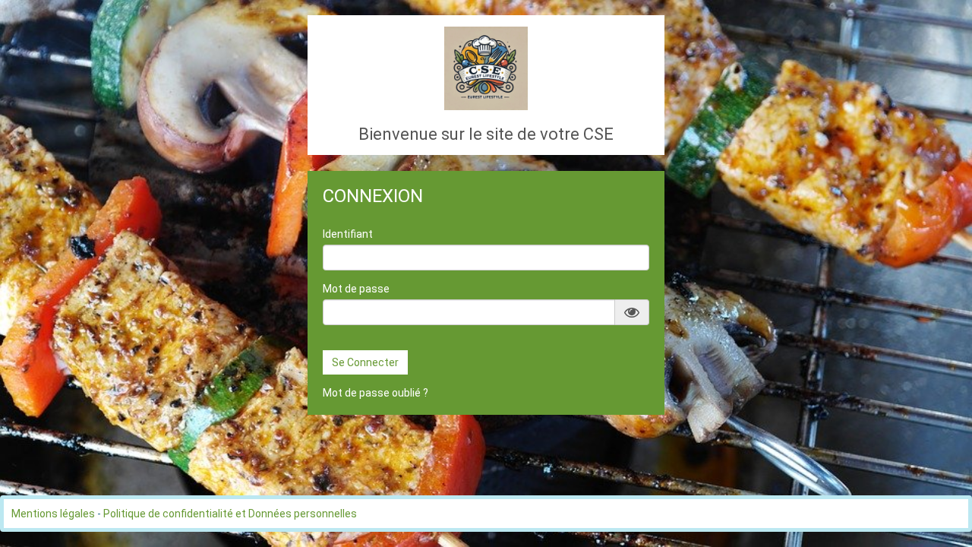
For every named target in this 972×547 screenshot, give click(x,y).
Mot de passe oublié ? (375, 393)
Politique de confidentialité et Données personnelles (230, 513)
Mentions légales (53, 513)
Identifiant (348, 234)
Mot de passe (356, 289)
